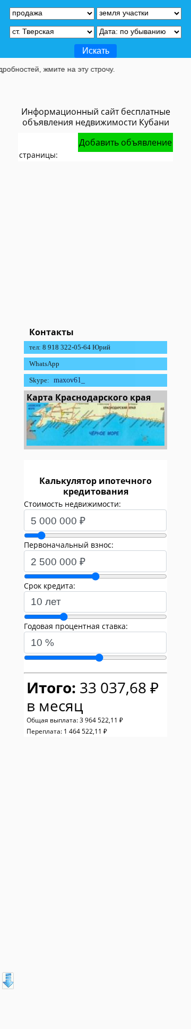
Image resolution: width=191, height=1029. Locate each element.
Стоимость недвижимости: (72, 504)
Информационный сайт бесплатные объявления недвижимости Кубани (95, 117)
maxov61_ (69, 380)
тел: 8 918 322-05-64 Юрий (69, 347)
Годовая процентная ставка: (76, 626)
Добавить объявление (125, 142)
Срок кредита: (49, 586)
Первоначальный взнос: (69, 545)
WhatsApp (44, 364)
